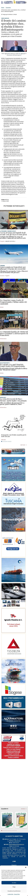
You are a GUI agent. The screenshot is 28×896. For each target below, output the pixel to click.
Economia (8, 7)
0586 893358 (17, 841)
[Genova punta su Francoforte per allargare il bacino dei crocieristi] (14, 254)
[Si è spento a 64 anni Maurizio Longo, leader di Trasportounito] (14, 351)
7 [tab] (9, 441)
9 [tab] (12, 830)
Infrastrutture (3, 338)
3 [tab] (4, 441)
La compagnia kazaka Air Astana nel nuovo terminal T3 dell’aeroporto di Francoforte (14, 333)
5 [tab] (6, 441)
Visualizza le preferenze (14, 891)
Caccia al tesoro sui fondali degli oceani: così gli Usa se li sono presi (13, 233)
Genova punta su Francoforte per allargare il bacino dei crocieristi (13, 268)
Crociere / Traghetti (4, 275)
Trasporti (2, 241)
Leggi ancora (14, 437)
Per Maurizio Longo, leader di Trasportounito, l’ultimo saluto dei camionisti (13, 302)
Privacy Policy (17, 894)
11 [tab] (14, 830)
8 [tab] (10, 441)
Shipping (14, 865)
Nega (14, 887)
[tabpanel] (14, 437)
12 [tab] (16, 830)
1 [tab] (1, 441)
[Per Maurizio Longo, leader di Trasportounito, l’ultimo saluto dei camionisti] (14, 288)
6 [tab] (8, 441)
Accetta (14, 882)
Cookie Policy (10, 894)
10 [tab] (13, 830)
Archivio (23, 808)
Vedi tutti (22, 445)
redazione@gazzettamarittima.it (16, 844)
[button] (26, 867)
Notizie (1, 307)
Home (2, 7)
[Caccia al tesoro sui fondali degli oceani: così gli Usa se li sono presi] (14, 219)
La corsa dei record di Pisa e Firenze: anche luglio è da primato (13, 400)
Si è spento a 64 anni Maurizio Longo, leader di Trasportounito (12, 365)
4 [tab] (5, 441)
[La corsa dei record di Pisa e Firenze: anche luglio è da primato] (14, 386)
